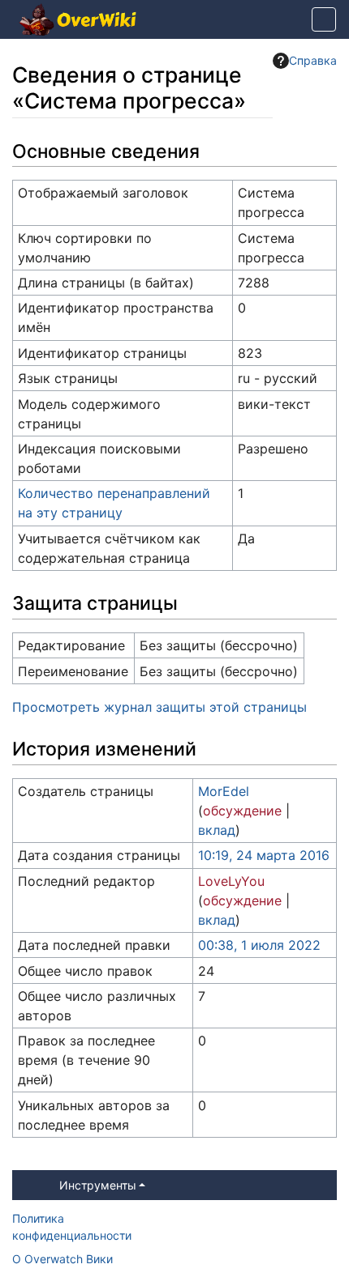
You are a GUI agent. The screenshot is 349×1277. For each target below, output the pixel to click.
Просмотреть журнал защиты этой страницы (159, 707)
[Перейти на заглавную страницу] (78, 21)
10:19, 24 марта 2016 (264, 855)
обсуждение (242, 810)
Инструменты (97, 1185)
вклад (216, 830)
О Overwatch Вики (62, 1259)
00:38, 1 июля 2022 (259, 945)
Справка (313, 60)
